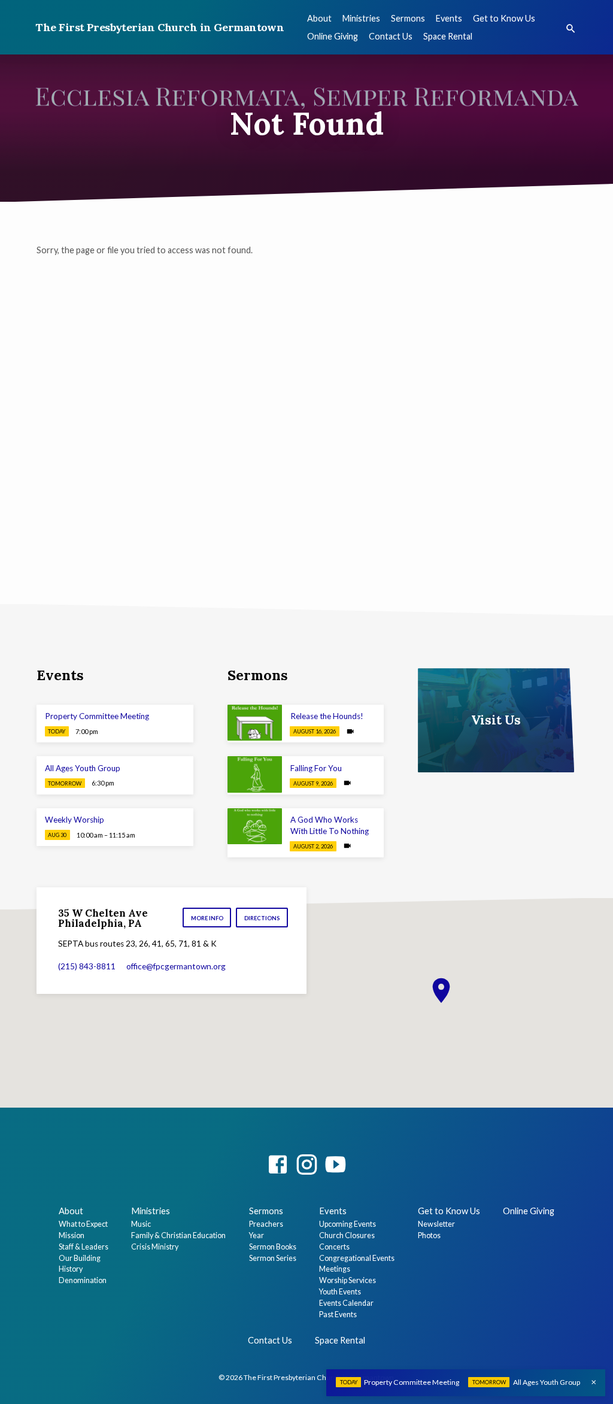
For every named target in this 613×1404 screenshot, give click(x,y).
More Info (207, 918)
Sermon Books (272, 1246)
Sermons (408, 18)
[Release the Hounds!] (254, 723)
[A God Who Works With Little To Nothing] (254, 826)
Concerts (334, 1246)
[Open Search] (570, 28)
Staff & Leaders (83, 1246)
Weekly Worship (74, 819)
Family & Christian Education (178, 1235)
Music (141, 1224)
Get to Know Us (504, 18)
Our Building (80, 1258)
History (71, 1268)
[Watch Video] (350, 731)
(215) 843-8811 (87, 966)
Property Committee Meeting (97, 716)
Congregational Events (356, 1258)
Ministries (361, 18)
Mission (71, 1235)
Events (449, 18)
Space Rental (447, 36)
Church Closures (347, 1235)
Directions (262, 918)
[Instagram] (306, 1164)
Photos (429, 1235)
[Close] (593, 1382)
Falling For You (316, 768)
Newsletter (436, 1224)
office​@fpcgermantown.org (176, 966)
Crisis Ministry (154, 1246)
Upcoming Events (347, 1224)
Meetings (334, 1268)
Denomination (83, 1280)
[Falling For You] (254, 774)
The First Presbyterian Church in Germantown (159, 27)
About (319, 18)
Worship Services (347, 1280)
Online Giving (332, 36)
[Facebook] (278, 1164)
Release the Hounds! (326, 716)
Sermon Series (272, 1258)
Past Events (338, 1314)
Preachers (266, 1224)
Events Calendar (346, 1303)
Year (256, 1235)
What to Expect (83, 1224)
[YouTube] (335, 1164)
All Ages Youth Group (82, 768)
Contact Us (390, 36)
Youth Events (340, 1291)
